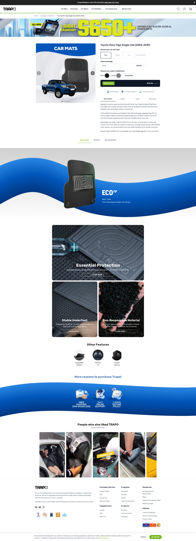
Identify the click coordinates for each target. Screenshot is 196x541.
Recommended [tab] (110, 140)
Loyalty (102, 510)
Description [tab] (84, 140)
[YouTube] (40, 507)
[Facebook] (36, 507)
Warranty (152, 99)
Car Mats (64, 9)
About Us (103, 517)
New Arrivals (126, 9)
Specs (123, 99)
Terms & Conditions (149, 512)
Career (123, 498)
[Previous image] (39, 73)
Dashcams (74, 9)
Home (36, 16)
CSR (101, 513)
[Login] (184, 9)
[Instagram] (43, 507)
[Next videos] (155, 455)
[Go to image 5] (67, 101)
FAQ (101, 495)
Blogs (144, 497)
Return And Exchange (150, 516)
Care (137, 99)
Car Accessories (111, 9)
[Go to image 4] (66, 101)
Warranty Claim (105, 501)
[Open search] (178, 9)
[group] (66, 73)
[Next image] (93, 73)
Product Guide (104, 491)
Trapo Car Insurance (127, 501)
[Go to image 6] (69, 101)
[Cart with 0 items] (190, 9)
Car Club (124, 495)
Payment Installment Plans (152, 500)
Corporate (124, 491)
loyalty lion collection (48, 16)
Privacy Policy (103, 538)
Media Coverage (148, 503)
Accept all (155, 537)
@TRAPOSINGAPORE (98, 428)
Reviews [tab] (97, 140)
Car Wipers (85, 9)
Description (108, 99)
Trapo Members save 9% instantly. (98, 2)
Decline (143, 537)
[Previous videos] (41, 455)
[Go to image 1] (62, 101)
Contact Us (103, 498)
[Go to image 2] (63, 101)
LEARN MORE (98, 275)
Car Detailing (96, 9)
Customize (129, 75)
